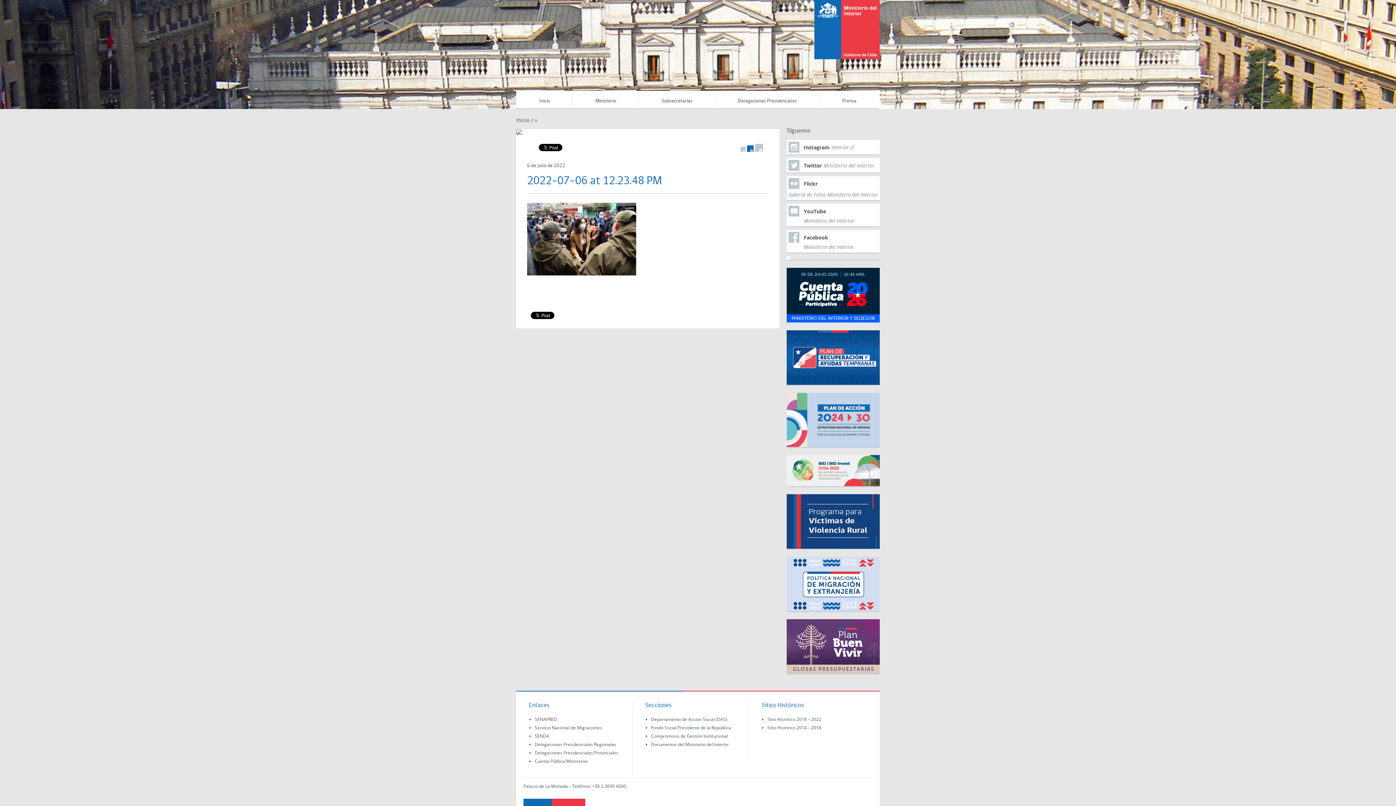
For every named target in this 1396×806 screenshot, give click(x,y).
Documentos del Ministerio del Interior (690, 744)
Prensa (849, 101)
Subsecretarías (677, 101)
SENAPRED (546, 719)
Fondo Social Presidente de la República (691, 728)
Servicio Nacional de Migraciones (568, 728)
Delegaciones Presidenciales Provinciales (576, 753)
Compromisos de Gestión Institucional (689, 736)
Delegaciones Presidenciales (767, 101)
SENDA (542, 736)
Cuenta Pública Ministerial (561, 761)
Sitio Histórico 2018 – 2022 (794, 719)
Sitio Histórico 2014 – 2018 (794, 728)
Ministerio (605, 101)
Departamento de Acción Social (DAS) (689, 719)
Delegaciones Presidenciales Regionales (575, 744)
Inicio (544, 101)
